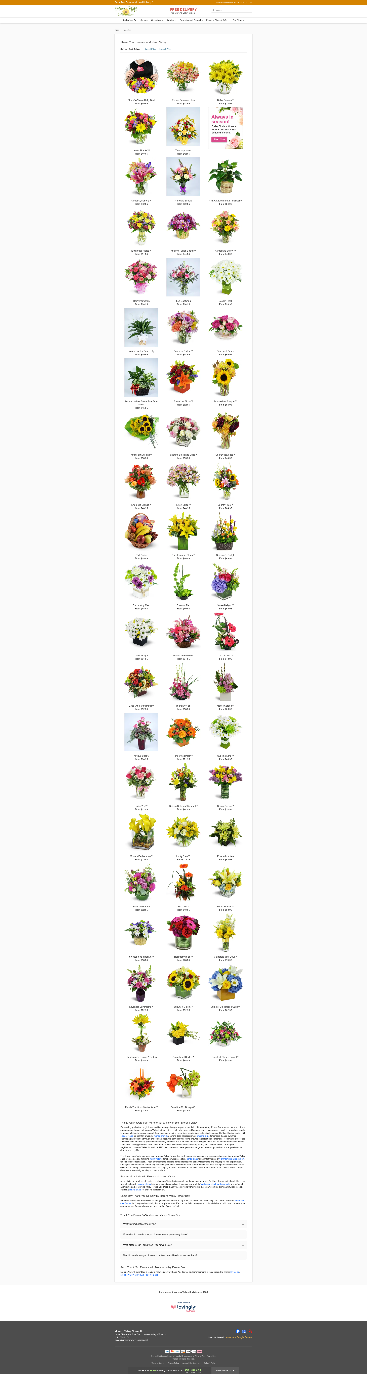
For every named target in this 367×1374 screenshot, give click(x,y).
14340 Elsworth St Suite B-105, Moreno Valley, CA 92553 (140, 1334)
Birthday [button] (170, 20)
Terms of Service (158, 1363)
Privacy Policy (173, 1363)
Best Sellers (134, 48)
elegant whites (144, 1183)
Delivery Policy (210, 1363)
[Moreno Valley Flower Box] (135, 11)
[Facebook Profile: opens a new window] (238, 1331)
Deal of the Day (130, 20)
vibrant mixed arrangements (232, 1158)
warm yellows (156, 1158)
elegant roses (126, 1135)
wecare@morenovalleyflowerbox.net (131, 1339)
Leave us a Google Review (238, 1337)
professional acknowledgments (215, 1183)
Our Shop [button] (237, 20)
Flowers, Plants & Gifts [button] (217, 20)
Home (117, 30)
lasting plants (135, 1189)
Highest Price (150, 48)
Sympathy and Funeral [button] (190, 20)
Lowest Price (165, 48)
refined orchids (161, 1135)
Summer (144, 20)
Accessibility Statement (191, 1363)
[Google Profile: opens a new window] (244, 1331)
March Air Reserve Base (146, 1274)
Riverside (234, 1271)
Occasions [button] (156, 20)
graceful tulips (203, 1135)
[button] (359, 1361)
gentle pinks (192, 1158)
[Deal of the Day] (226, 128)
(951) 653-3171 (122, 1337)
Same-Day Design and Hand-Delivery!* (134, 2)
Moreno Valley (127, 1274)
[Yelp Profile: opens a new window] (250, 1331)
